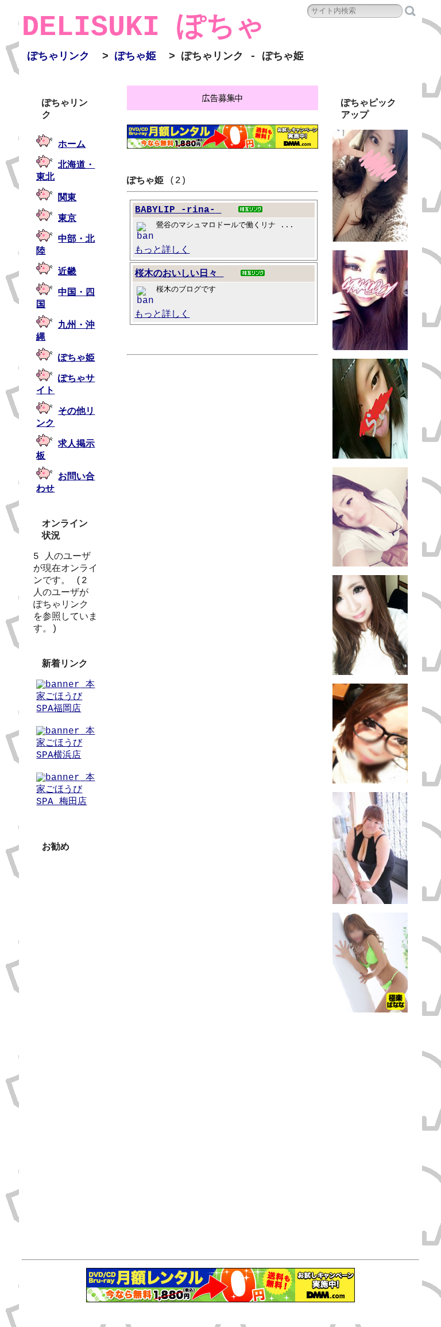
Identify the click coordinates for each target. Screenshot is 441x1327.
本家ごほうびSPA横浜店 (65, 743)
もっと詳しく (161, 250)
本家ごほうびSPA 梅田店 (65, 790)
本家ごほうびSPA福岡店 (65, 697)
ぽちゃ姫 (135, 56)
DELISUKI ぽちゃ (143, 27)
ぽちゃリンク (59, 56)
